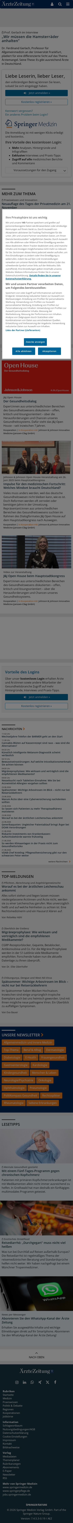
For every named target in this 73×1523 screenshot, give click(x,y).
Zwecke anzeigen (35, 342)
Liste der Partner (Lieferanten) (23, 330)
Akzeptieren (49, 351)
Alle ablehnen (23, 351)
